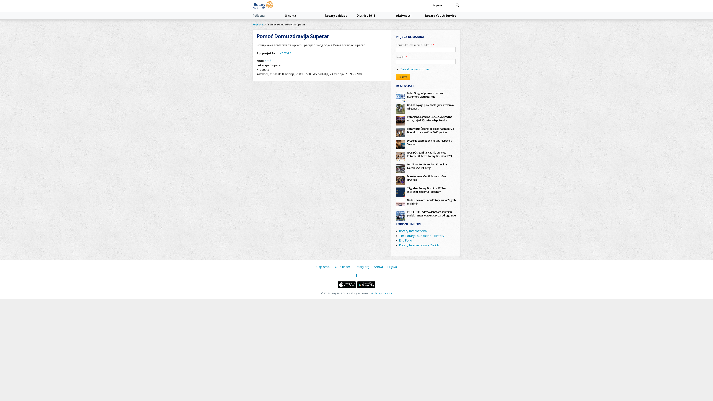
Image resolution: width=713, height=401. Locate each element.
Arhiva (378, 267)
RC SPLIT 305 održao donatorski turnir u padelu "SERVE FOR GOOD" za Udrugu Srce (431, 213)
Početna (259, 16)
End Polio (405, 240)
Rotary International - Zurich (419, 245)
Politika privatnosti (382, 293)
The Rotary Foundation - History (421, 236)
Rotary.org (362, 267)
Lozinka (401, 57)
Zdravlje (285, 53)
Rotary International (413, 231)
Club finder (342, 267)
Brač (267, 61)
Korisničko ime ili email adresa (415, 45)
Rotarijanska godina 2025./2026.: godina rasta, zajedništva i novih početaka (429, 118)
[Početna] (272, 6)
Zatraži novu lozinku (414, 69)
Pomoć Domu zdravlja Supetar (286, 24)
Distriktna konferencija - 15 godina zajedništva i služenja (427, 166)
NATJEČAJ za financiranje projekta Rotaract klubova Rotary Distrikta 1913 (429, 154)
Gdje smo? (323, 267)
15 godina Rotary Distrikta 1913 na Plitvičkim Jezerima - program (426, 189)
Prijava (437, 5)
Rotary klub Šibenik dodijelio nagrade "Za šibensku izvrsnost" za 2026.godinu (430, 130)
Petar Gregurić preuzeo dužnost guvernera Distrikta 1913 (425, 94)
